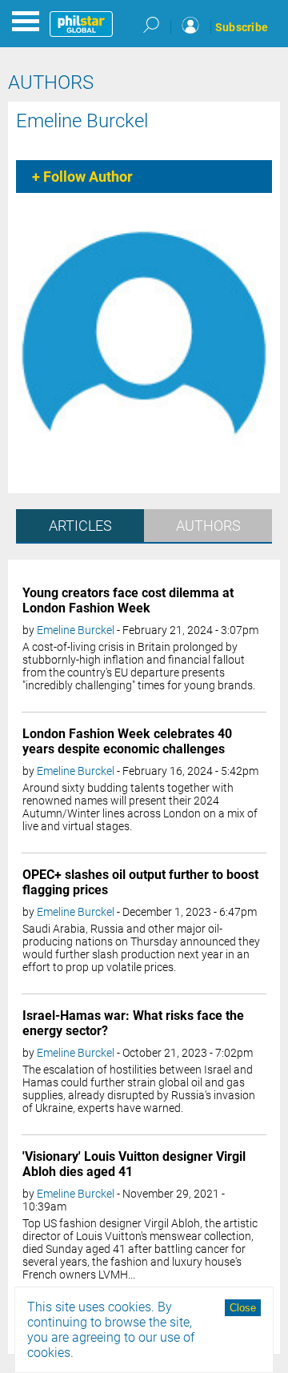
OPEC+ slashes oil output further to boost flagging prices (140, 882)
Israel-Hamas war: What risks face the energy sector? (133, 1023)
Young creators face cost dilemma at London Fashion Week (128, 600)
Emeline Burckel (82, 121)
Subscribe (241, 27)
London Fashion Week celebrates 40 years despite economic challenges (127, 741)
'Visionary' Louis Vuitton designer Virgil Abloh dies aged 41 (134, 1164)
